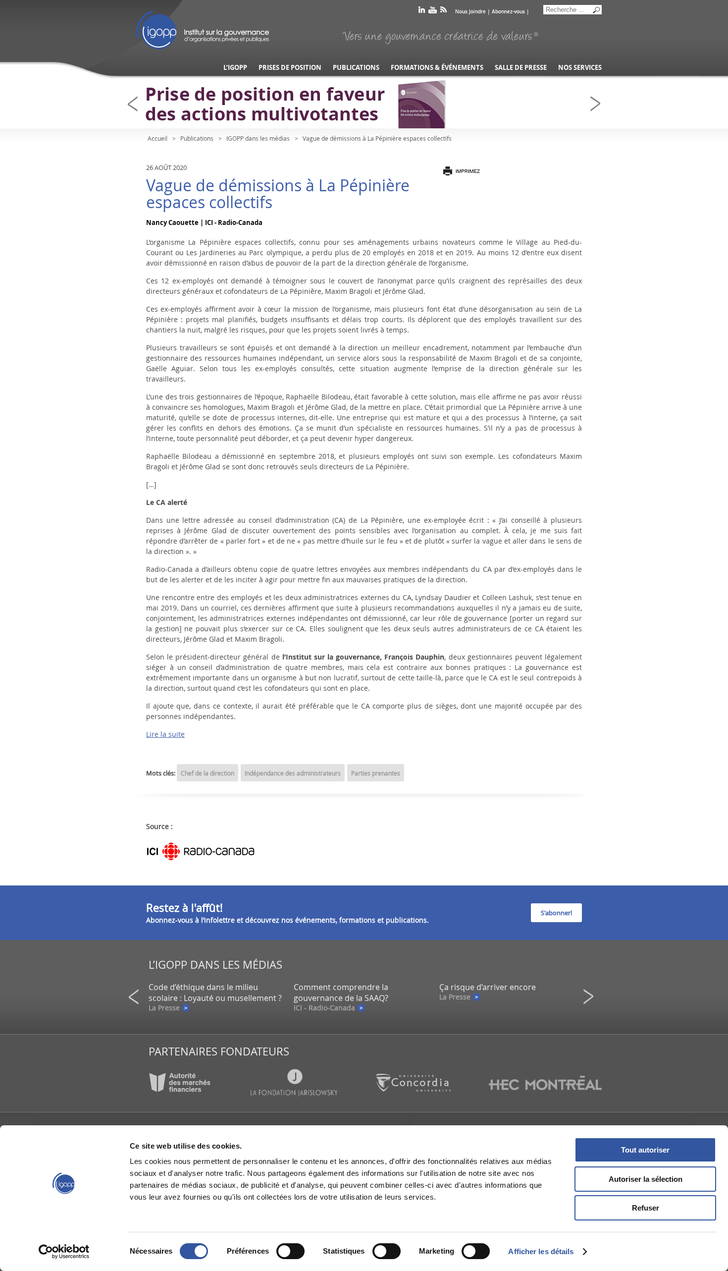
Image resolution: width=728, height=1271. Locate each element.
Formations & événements (437, 67)
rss (443, 11)
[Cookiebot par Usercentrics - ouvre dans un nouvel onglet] (64, 1251)
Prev (136, 104)
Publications (356, 67)
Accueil (157, 138)
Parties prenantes (375, 773)
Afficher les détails (540, 1251)
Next (598, 104)
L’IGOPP (235, 67)
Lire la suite (165, 734)
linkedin (421, 11)
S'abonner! (556, 912)
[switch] (290, 1251)
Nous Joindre (470, 11)
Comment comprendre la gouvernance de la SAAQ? (341, 992)
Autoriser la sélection (645, 1179)
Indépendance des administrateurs (293, 773)
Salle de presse (521, 67)
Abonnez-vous (508, 11)
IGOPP (202, 29)
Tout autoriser (645, 1150)
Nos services (580, 67)
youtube (432, 11)
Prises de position (290, 67)
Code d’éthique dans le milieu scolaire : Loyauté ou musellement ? (215, 992)
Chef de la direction (207, 773)
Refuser (645, 1208)
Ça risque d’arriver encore (487, 987)
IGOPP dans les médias (258, 138)
